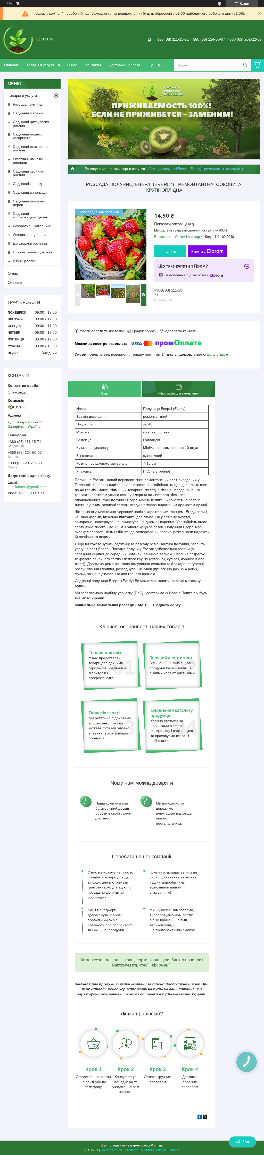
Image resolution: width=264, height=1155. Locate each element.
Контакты (93, 65)
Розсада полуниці (28, 104)
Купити (170, 251)
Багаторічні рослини (30, 243)
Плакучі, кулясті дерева (32, 252)
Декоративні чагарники (32, 226)
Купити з (198, 251)
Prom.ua (157, 1145)
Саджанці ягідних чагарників (27, 136)
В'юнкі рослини (25, 261)
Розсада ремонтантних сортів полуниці (115, 169)
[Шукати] (245, 65)
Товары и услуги (40, 65)
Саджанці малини (28, 113)
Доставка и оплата (124, 65)
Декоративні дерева (29, 235)
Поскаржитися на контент (120, 1150)
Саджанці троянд (27, 184)
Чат (246, 1142)
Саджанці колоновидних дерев (30, 215)
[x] (205, 1117)
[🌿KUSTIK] (18, 39)
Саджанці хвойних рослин (28, 173)
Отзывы (15, 282)
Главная (11, 65)
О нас (72, 65)
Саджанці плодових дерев (29, 203)
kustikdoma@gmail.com (27, 487)
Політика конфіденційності (160, 1150)
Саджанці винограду (30, 192)
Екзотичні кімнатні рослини (28, 161)
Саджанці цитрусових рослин (31, 123)
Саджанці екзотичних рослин (30, 148)
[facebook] (199, 1117)
